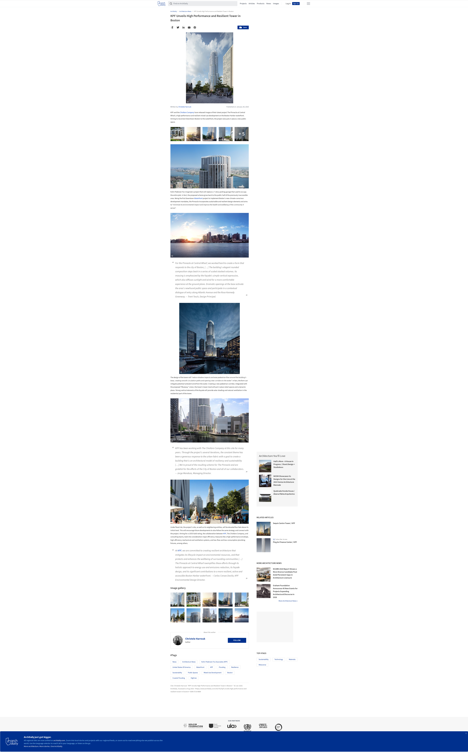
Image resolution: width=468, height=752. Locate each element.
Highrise (194, 678)
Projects (243, 3)
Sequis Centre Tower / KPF (284, 523)
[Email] (189, 27)
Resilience (234, 667)
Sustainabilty (177, 672)
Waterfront (198, 198)
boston (230, 672)
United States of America (182, 667)
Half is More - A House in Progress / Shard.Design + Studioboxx (284, 464)
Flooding (222, 667)
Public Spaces (193, 672)
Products (260, 3)
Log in (288, 3)
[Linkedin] (183, 27)
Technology (278, 659)
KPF (224, 533)
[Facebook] (172, 27)
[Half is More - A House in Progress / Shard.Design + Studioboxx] (265, 466)
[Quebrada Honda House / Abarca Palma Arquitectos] (265, 496)
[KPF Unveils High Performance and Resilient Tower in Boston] (177, 600)
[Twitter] (178, 27)
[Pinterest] (195, 27)
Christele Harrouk (195, 639)
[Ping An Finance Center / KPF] (264, 545)
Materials (292, 659)
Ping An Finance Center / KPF (285, 542)
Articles (252, 3)
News (268, 3)
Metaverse (262, 665)
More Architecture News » (288, 601)
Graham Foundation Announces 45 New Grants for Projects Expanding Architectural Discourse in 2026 (285, 591)
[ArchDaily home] (162, 3)
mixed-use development (212, 672)
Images (276, 3)
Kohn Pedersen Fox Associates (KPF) (214, 662)
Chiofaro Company (187, 112)
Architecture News (189, 662)
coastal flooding (179, 678)
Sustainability (264, 659)
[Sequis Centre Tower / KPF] (264, 529)
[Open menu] (308, 4)
